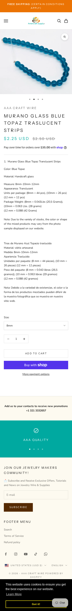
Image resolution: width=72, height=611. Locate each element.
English (57, 565)
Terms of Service (14, 536)
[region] (36, 435)
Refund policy (12, 542)
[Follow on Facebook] (6, 554)
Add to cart (36, 353)
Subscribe (18, 507)
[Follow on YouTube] (26, 554)
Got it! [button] (36, 604)
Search (8, 529)
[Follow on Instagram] (16, 554)
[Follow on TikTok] (36, 554)
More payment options (36, 374)
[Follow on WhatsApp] (46, 554)
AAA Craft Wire (20, 108)
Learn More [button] (14, 594)
